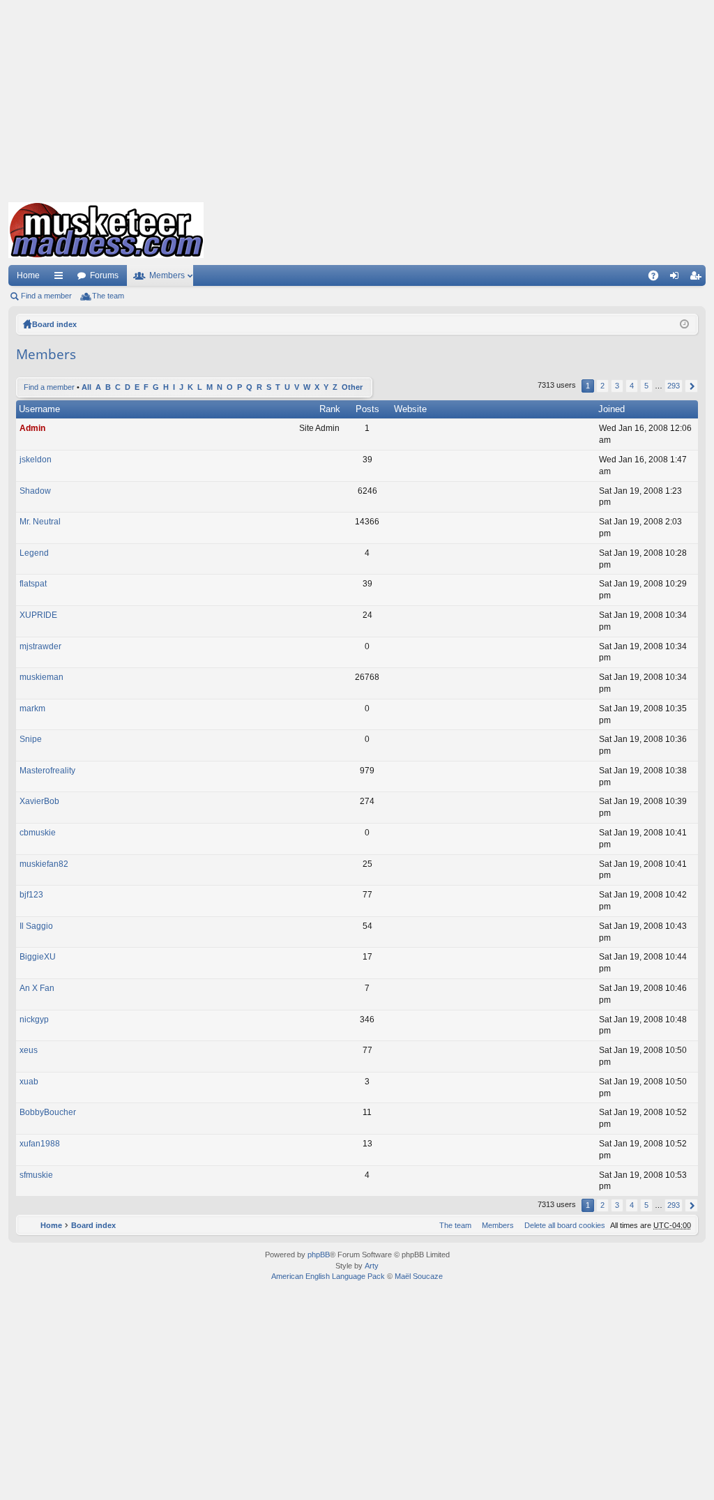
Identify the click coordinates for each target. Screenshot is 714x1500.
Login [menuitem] (677, 278)
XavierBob (39, 801)
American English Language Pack (328, 1276)
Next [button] (691, 386)
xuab (29, 1081)
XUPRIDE (38, 615)
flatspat (33, 584)
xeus (29, 1050)
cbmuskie (38, 833)
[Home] (106, 230)
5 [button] (646, 385)
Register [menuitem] (698, 278)
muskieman (41, 677)
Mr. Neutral (40, 521)
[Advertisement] (357, 97)
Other (352, 387)
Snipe (31, 739)
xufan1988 (40, 1144)
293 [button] (673, 385)
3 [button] (617, 385)
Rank (329, 409)
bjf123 (31, 895)
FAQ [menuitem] (658, 278)
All (86, 387)
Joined (611, 409)
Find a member (46, 295)
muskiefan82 (44, 864)
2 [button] (602, 385)
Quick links (61, 278)
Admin (32, 428)
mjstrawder (40, 646)
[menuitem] (562, 1225)
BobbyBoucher (48, 1112)
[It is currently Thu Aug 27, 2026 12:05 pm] (684, 324)
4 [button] (632, 385)
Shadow (35, 491)
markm (32, 708)
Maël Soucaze (419, 1276)
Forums (104, 275)
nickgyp (34, 1019)
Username (39, 409)
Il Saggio (36, 926)
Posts (367, 409)
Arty (372, 1266)
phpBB (318, 1254)
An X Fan (37, 988)
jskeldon (36, 459)
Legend (34, 553)
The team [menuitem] (108, 295)
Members (167, 275)
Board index (54, 324)
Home (28, 275)
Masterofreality (47, 770)
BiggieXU (38, 957)
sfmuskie (36, 1175)
